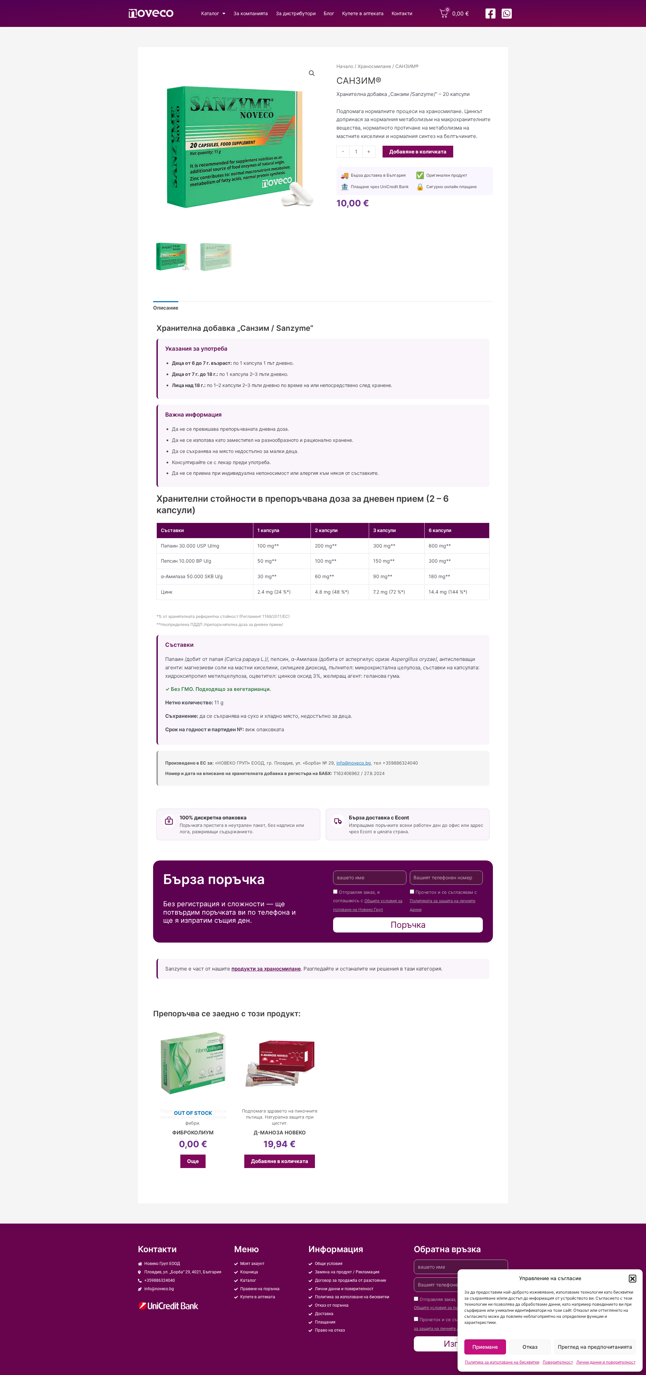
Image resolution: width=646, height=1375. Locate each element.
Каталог (210, 13)
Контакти (402, 13)
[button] (632, 1278)
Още (193, 1161)
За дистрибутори (296, 13)
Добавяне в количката (417, 151)
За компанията (251, 13)
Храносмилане (374, 66)
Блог (329, 13)
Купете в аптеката (363, 13)
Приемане (485, 1347)
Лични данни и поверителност (606, 1362)
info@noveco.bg (353, 763)
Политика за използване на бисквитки (502, 1362)
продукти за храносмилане (266, 968)
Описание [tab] (165, 308)
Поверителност (558, 1362)
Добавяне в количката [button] (279, 1161)
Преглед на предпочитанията (595, 1347)
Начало (344, 66)
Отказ (530, 1347)
